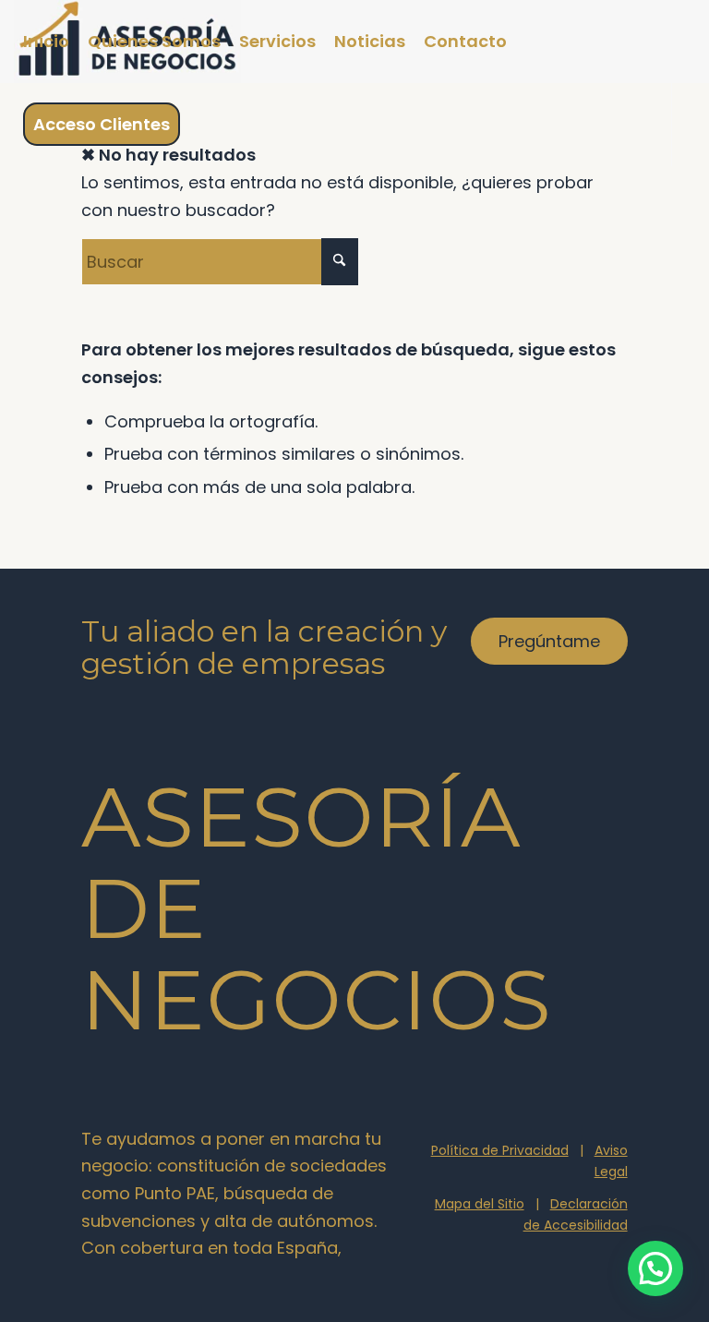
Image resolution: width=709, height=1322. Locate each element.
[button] (655, 1268)
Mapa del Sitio (479, 1204)
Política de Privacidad (500, 1150)
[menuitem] (46, 41)
